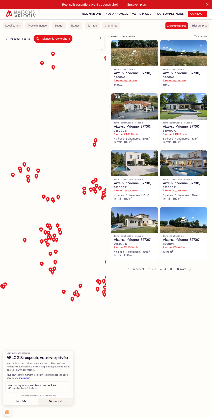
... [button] (158, 269)
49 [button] (165, 269)
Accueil (114, 36)
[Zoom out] (100, 46)
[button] (135, 269)
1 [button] (149, 269)
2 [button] (152, 269)
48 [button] (161, 269)
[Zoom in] (100, 38)
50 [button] (170, 269)
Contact (197, 14)
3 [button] (155, 269)
